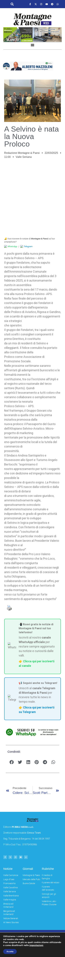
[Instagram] (41, 4)
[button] (12, 4)
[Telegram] (52, 4)
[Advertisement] (32, 199)
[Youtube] (46, 4)
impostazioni (36, 945)
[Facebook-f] (30, 4)
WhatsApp (12, 246)
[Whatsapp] (57, 4)
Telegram (28, 246)
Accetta (9, 951)
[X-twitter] (35, 4)
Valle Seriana (24, 156)
